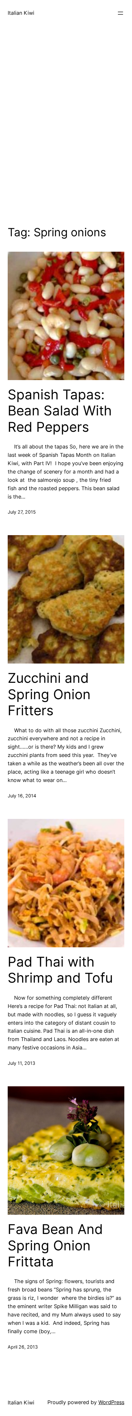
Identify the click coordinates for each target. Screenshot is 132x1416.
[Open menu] (120, 13)
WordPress (111, 1402)
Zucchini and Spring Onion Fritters (49, 694)
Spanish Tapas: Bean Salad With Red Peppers (60, 411)
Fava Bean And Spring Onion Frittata (55, 1245)
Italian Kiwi (21, 13)
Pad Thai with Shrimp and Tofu (60, 970)
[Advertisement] (66, 133)
